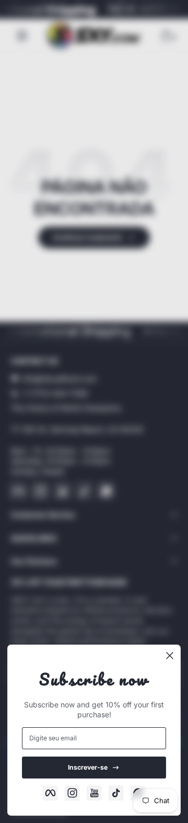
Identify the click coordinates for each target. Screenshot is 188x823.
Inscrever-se (88, 767)
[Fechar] (170, 656)
